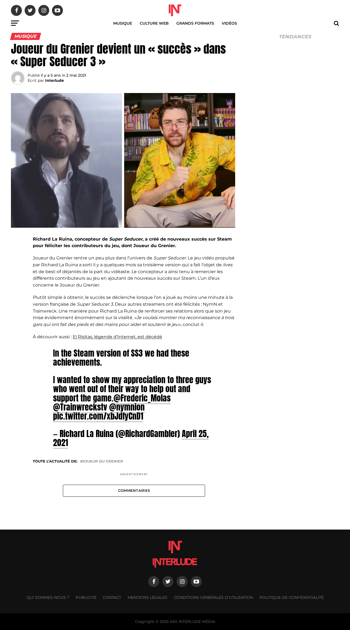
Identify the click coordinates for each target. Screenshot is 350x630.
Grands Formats (195, 23)
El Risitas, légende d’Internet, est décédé (117, 336)
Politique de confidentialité (291, 597)
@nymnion (127, 407)
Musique (122, 23)
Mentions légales (147, 597)
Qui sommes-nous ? (48, 597)
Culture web (154, 23)
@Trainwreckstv (80, 407)
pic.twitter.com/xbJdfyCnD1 (98, 416)
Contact (112, 597)
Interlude (54, 80)
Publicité (86, 597)
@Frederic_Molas (142, 398)
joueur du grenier (102, 461)
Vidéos (229, 23)
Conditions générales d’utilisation (213, 597)
